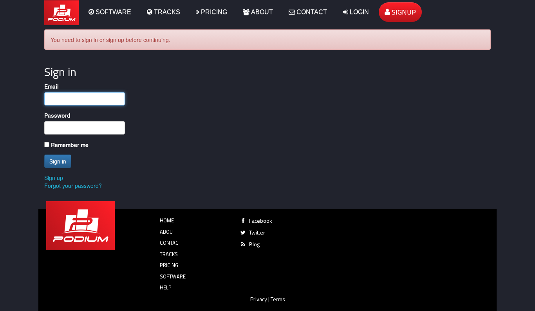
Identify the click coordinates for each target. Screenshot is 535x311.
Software (112, 12)
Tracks (166, 12)
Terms (278, 299)
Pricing (213, 12)
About (261, 12)
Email (51, 86)
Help (166, 287)
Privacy (258, 299)
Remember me (69, 145)
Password (57, 115)
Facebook (260, 220)
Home (167, 220)
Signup (403, 12)
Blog (254, 244)
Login (358, 12)
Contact (311, 12)
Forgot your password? (73, 185)
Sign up (53, 178)
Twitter (257, 232)
